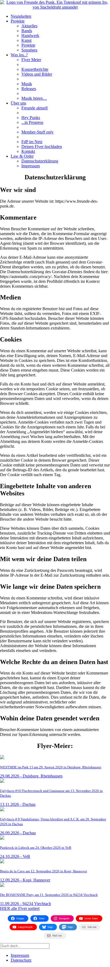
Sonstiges (29, 50)
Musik (26, 83)
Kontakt (28, 151)
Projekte (18, 21)
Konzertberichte (34, 69)
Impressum (30, 166)
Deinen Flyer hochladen (41, 146)
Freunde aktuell (34, 108)
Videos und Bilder (36, 74)
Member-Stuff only (37, 132)
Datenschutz (21, 960)
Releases (28, 88)
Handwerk (30, 35)
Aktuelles (29, 26)
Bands (26, 30)
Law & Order (22, 156)
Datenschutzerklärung (39, 161)
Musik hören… (34, 98)
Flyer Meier (31, 59)
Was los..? (19, 55)
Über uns (18, 103)
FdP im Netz (31, 141)
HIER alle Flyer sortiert (20, 908)
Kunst (26, 40)
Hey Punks (30, 117)
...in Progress (32, 122)
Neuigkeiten (21, 16)
